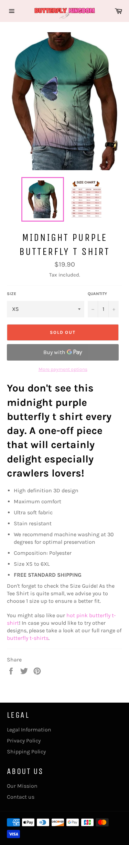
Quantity (97, 293)
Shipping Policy (26, 751)
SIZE (11, 293)
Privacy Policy (24, 740)
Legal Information (29, 729)
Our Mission (22, 786)
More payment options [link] (63, 369)
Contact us (20, 797)
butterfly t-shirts (28, 638)
